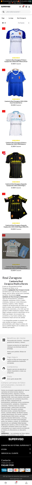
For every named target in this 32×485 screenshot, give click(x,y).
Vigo (3, 18)
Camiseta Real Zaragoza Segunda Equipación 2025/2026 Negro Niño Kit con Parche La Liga (16, 227)
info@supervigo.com (7, 463)
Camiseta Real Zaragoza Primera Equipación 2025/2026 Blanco (16, 143)
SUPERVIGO (5, 433)
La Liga (11, 18)
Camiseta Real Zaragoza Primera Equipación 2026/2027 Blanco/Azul (16, 60)
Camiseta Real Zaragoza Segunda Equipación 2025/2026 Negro (16, 184)
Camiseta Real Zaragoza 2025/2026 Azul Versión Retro (16, 102)
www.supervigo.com (16, 478)
